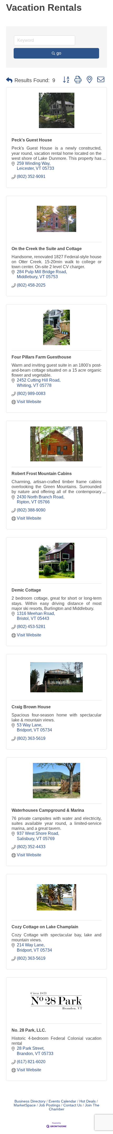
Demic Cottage (26, 590)
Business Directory (29, 1101)
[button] (9, 80)
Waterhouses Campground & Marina (48, 810)
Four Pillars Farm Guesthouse (41, 357)
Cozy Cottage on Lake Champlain (45, 927)
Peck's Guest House (32, 140)
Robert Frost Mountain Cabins (42, 473)
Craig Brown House (31, 707)
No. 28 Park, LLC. (29, 1030)
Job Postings (49, 1105)
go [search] (58, 53)
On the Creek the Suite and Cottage (47, 248)
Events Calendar (62, 1101)
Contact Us (72, 1105)
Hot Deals (87, 1101)
